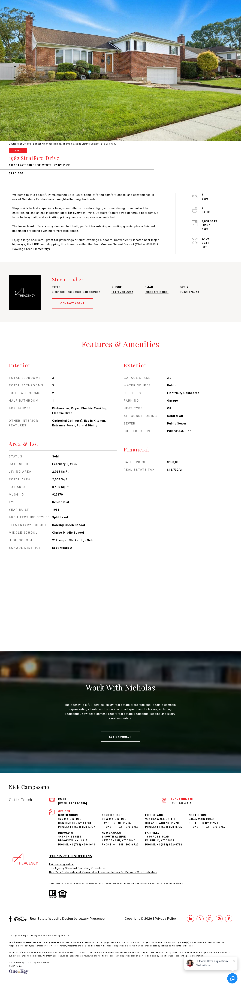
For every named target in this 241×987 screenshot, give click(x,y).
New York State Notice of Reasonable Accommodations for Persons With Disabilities (103, 872)
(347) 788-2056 (122, 292)
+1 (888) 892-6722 (126, 844)
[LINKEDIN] (190, 918)
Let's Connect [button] (120, 736)
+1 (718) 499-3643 (82, 844)
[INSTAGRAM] (209, 918)
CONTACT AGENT (72, 303)
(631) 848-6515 (181, 803)
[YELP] (200, 918)
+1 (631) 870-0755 (126, 827)
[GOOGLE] (219, 918)
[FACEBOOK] (228, 918)
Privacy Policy (166, 918)
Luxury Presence (92, 918)
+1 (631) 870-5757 (82, 827)
